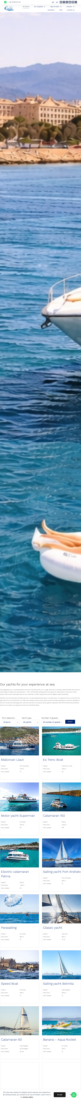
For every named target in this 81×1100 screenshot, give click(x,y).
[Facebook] (61, 2)
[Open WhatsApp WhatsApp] (74, 1095)
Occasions (51, 10)
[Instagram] (64, 2)
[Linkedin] (73, 2)
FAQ (60, 10)
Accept (59, 1095)
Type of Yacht (54, 6)
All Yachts (26, 6)
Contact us (70, 10)
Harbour (69, 6)
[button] (70, 722)
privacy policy (28, 1097)
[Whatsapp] (76, 2)
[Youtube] (70, 2)
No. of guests (38, 6)
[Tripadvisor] (67, 2)
